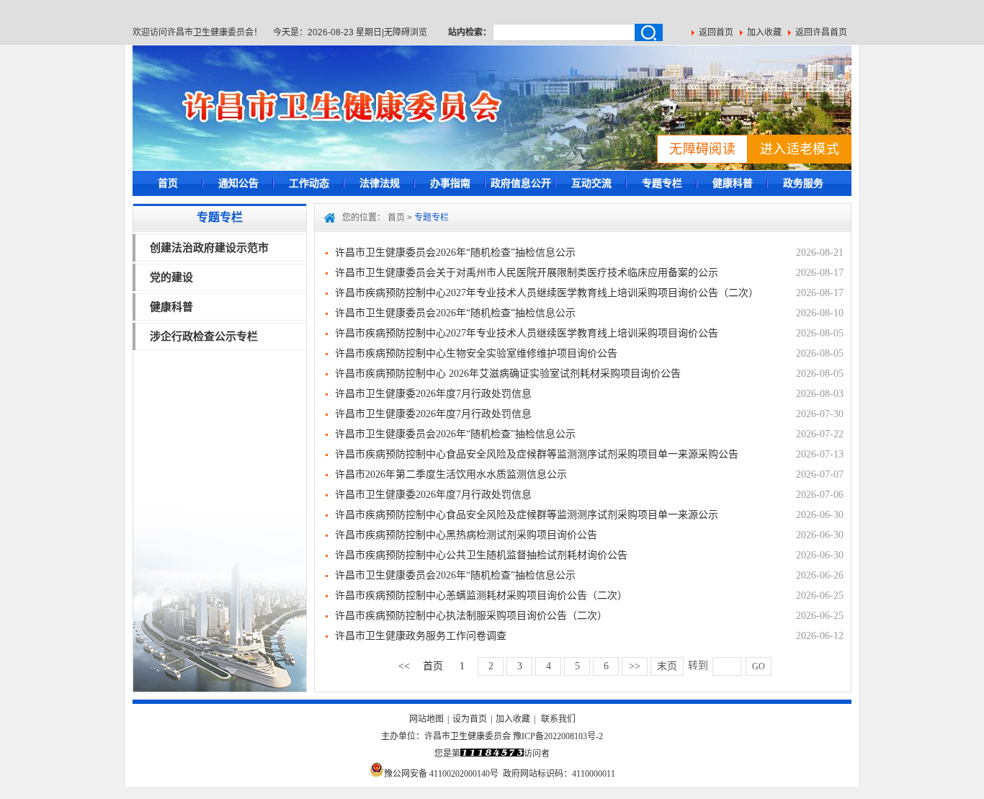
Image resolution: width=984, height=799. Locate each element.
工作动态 (309, 183)
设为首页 (469, 719)
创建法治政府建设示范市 (209, 247)
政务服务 (803, 183)
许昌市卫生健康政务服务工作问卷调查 (420, 635)
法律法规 (379, 183)
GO (758, 666)
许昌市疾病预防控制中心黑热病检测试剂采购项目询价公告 (466, 535)
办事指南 (450, 183)
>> (634, 666)
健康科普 (732, 183)
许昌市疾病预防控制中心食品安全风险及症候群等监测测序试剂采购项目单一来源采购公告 (536, 454)
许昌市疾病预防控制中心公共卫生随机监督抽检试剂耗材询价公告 (481, 555)
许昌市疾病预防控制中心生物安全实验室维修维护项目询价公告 (476, 353)
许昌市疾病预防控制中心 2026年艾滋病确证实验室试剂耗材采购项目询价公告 (508, 373)
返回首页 (716, 32)
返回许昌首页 (821, 32)
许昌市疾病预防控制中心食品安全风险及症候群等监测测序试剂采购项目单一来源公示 (526, 514)
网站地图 (426, 719)
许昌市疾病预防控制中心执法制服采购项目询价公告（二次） (471, 615)
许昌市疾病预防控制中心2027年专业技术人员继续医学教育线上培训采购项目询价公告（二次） (547, 292)
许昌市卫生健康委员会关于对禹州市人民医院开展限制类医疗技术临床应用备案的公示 (526, 272)
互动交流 (591, 183)
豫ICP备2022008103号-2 (558, 736)
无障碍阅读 (702, 149)
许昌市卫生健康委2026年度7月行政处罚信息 (433, 393)
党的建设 (171, 277)
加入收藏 (764, 32)
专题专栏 (662, 183)
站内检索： (469, 32)
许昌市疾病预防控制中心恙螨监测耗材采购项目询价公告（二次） (481, 595)
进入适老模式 (799, 149)
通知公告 (238, 183)
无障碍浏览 (405, 32)
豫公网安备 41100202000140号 (441, 774)
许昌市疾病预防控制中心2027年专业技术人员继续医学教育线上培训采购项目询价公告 (526, 333)
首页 (168, 183)
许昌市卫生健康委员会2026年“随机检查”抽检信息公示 (455, 252)
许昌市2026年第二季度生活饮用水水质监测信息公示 (451, 474)
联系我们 (558, 719)
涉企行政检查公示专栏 (204, 336)
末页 (667, 666)
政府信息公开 (521, 183)
